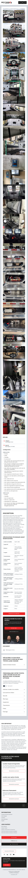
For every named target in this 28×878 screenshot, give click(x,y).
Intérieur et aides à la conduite (10, 689)
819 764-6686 (14, 837)
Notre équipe (4, 816)
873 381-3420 (13, 628)
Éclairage (5, 711)
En (22, 2)
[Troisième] (14, 874)
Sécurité (5, 695)
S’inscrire (6, 864)
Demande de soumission (14, 613)
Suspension (6, 702)
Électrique (5, 699)
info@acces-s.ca (14, 840)
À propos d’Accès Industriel (6, 814)
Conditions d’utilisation (14, 872)
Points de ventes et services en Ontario (9, 832)
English (2, 820)
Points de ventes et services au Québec (9, 831)
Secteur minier (4, 828)
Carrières (3, 817)
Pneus (4, 708)
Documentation (4, 819)
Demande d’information (9, 851)
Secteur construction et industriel (8, 829)
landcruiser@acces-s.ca (13, 631)
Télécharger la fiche (10, 650)
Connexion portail (14, 844)
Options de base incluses (9, 664)
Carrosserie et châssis (8, 692)
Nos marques (4, 826)
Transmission (6, 705)
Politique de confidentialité (14, 871)
